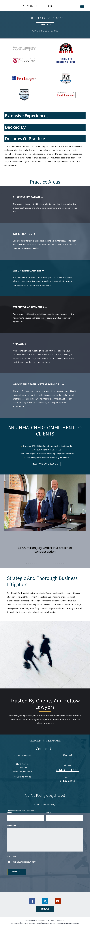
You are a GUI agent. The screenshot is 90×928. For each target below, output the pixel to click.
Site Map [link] (24, 923)
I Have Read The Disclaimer (23, 862)
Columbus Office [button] (22, 777)
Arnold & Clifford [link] (39, 920)
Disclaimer (11, 856)
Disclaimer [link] (15, 923)
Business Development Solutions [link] (56, 923)
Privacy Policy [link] (35, 923)
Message (11, 825)
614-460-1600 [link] (63, 719)
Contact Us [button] (45, 24)
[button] (82, 6)
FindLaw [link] (75, 923)
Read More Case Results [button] (45, 464)
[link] (38, 5)
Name (10, 812)
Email (49, 812)
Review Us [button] (45, 909)
